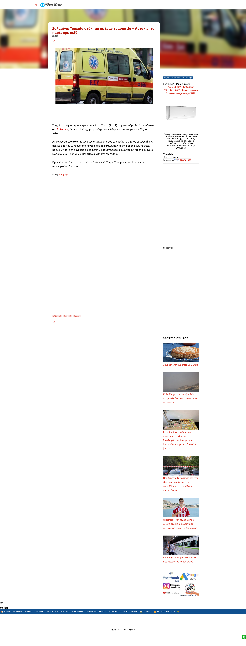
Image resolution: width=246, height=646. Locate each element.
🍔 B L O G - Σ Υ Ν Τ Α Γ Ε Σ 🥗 (166, 611)
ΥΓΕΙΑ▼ (28, 611)
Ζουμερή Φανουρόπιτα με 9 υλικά (180, 364)
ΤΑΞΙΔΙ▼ (49, 611)
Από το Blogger (124, 624)
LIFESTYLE (38, 611)
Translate (185, 159)
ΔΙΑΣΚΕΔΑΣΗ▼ (62, 611)
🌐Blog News (51, 4)
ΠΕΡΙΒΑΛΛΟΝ (77, 611)
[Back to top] (244, 637)
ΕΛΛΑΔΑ (77, 316)
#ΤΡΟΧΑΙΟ (57, 316)
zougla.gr (63, 174)
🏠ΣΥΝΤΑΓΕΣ (146, 611)
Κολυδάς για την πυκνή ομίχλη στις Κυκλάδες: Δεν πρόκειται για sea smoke (180, 398)
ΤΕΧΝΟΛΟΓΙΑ (91, 611)
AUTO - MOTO (115, 611)
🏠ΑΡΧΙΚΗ (6, 611)
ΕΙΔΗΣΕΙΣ (67, 316)
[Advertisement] (104, 111)
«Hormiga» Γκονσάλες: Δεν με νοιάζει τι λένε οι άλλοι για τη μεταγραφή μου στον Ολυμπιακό (180, 523)
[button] (53, 41)
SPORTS (102, 611)
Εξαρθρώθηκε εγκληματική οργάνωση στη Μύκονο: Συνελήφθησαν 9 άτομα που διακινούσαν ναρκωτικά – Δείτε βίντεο (179, 440)
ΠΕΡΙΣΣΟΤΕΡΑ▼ (130, 611)
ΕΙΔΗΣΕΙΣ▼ (18, 611)
